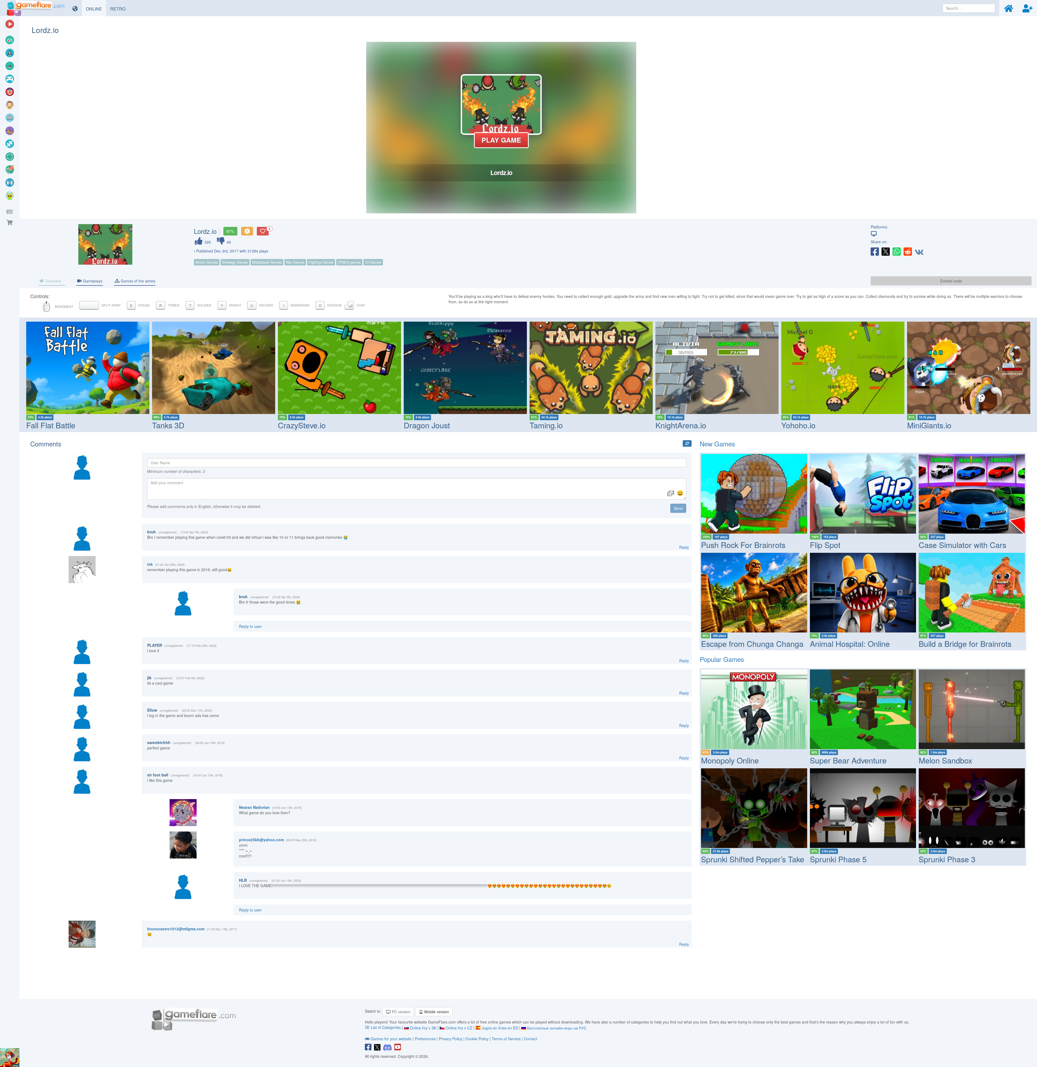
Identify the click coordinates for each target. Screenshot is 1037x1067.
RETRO (120, 8)
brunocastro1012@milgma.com (175, 928)
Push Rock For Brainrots (743, 544)
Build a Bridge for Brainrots (965, 643)
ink (150, 564)
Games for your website (391, 1038)
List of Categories (386, 1027)
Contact (530, 1038)
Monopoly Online (730, 760)
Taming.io (473, 424)
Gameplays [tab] (92, 281)
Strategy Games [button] (235, 262)
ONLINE (96, 8)
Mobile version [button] (436, 1011)
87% (230, 231)
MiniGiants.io (857, 424)
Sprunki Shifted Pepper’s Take (752, 858)
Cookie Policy (477, 1038)
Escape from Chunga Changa (752, 643)
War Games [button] (295, 262)
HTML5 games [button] (349, 262)
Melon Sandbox (945, 760)
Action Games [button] (207, 262)
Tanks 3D (96, 424)
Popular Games (722, 659)
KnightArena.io (608, 424)
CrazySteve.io (229, 424)
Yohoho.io (726, 424)
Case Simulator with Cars (962, 544)
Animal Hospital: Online (850, 643)
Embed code (951, 281)
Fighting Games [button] (321, 262)
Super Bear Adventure (848, 760)
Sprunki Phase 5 (838, 858)
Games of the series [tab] (137, 281)
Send (678, 508)
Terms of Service (506, 1038)
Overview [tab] (52, 281)
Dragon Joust (354, 424)
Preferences (426, 1038)
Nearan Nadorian (254, 807)
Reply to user (250, 626)
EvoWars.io (980, 424)
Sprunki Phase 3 (947, 858)
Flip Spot (825, 544)
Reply (684, 547)
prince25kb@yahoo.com (261, 839)
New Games (717, 443)
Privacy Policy (450, 1038)
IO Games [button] (373, 262)
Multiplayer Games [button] (267, 262)
